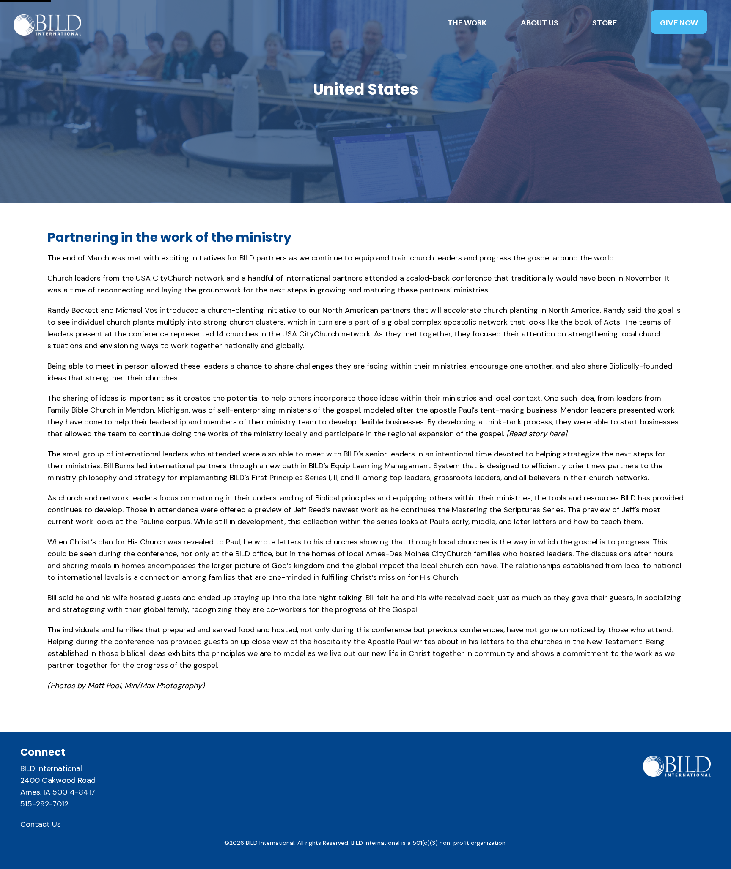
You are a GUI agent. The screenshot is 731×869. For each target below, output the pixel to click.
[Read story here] (536, 434)
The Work (467, 23)
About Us (539, 23)
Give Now (679, 23)
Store (604, 23)
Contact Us (40, 824)
